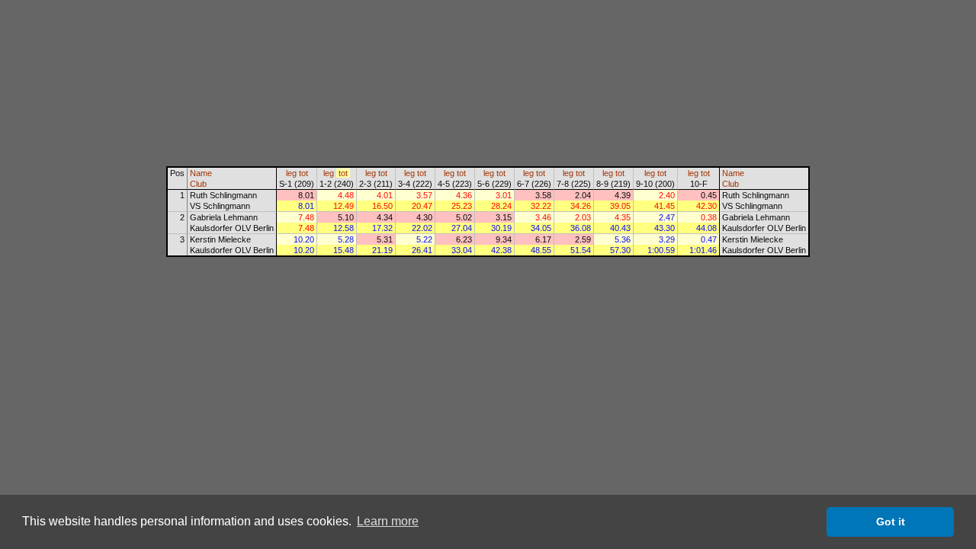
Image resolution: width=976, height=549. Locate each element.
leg (291, 173)
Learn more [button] (388, 521)
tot (303, 173)
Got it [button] (890, 521)
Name (201, 173)
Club (198, 183)
